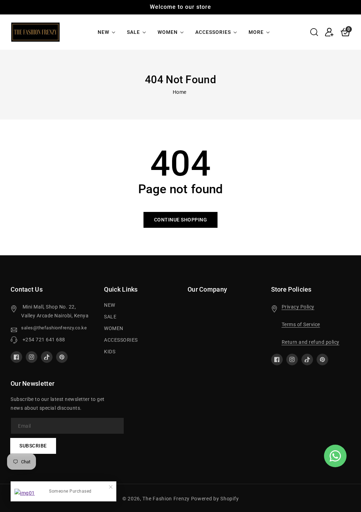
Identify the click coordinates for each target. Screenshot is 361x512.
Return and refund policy (310, 342)
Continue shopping (180, 220)
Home (179, 92)
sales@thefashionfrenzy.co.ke (54, 327)
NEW (103, 32)
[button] (314, 32)
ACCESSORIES (213, 32)
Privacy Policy (298, 307)
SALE (133, 32)
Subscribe (33, 446)
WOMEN (168, 32)
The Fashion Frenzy (166, 498)
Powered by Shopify (215, 498)
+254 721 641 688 (43, 339)
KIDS (109, 351)
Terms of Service (301, 324)
